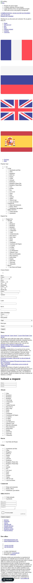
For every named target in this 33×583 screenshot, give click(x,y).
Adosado (11, 180)
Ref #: (2, 306)
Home (5, 23)
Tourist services (8, 527)
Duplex (11, 176)
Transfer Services (8, 526)
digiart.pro (13, 554)
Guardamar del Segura (16, 244)
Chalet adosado (13, 211)
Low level (12, 191)
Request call (4, 16)
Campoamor (13, 230)
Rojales (12, 259)
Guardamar (13, 242)
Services (6, 520)
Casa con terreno (13, 202)
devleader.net (15, 553)
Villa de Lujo (12, 200)
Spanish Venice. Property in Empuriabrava (12, 344)
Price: (2, 275)
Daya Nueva (13, 235)
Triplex (11, 198)
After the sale (7, 524)
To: (1, 278)
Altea (10, 222)
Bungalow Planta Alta (15, 183)
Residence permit (8, 529)
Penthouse (12, 181)
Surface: (3, 294)
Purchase (6, 159)
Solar (10, 195)
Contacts (6, 30)
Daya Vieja (13, 237)
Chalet (11, 178)
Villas (11, 171)
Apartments (12, 213)
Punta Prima (13, 257)
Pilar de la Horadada (15, 254)
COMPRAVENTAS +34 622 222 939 (11, 13)
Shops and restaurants (15, 205)
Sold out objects (8, 530)
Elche (11, 240)
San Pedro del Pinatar (15, 267)
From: (2, 277)
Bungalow (12, 173)
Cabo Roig (12, 229)
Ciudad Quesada (14, 234)
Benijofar (12, 227)
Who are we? (7, 24)
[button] (8, 579)
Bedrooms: (4, 285)
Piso (10, 190)
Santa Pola (12, 260)
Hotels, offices (13, 206)
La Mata (12, 247)
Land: (2, 300)
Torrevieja (6, 32)
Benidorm (12, 225)
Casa (10, 186)
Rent (5, 27)
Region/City (4, 216)
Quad (10, 193)
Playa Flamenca (14, 255)
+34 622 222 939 (8, 545)
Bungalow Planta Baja (15, 185)
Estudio (11, 188)
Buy (5, 26)
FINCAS (11, 175)
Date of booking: (5, 312)
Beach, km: (4, 289)
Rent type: (3, 323)
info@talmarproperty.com (11, 539)
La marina (12, 245)
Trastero (11, 197)
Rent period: (4, 317)
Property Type (4, 164)
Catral (11, 232)
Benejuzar (12, 224)
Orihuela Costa (14, 252)
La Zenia (12, 249)
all (6, 167)
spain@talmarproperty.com (11, 541)
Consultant (10, 16)
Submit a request (8, 29)
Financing (6, 521)
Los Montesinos (14, 250)
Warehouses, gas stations (16, 208)
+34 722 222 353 (8, 547)
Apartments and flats (14, 170)
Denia (11, 239)
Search (3, 329)
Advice (6, 523)
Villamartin (12, 264)
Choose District (5, 270)
